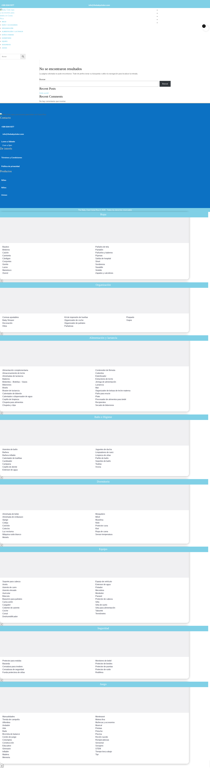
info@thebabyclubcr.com (99, 5)
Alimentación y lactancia (12, 31)
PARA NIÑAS (164, 10)
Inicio (4, 22)
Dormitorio (6, 38)
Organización (7, 28)
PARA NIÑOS (164, 13)
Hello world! (44, 93)
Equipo (4, 41)
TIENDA (162, 19)
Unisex (4, 195)
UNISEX (162, 16)
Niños (3, 188)
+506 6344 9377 (7, 5)
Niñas (3, 180)
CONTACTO (164, 23)
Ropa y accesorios (10, 25)
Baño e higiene (8, 35)
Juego (4, 48)
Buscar (42, 79)
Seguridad (6, 45)
